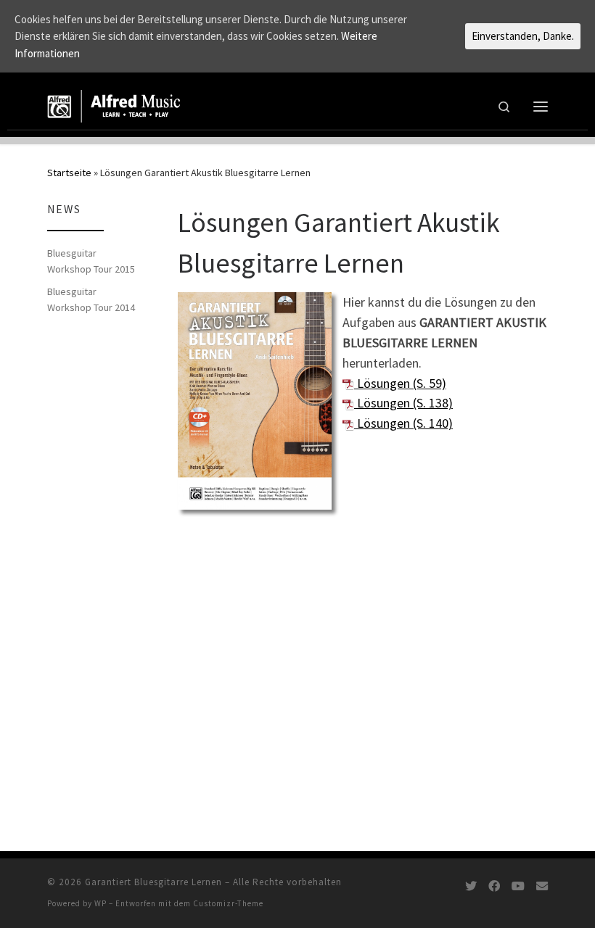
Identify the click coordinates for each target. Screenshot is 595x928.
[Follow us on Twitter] (471, 886)
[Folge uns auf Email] (542, 886)
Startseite (69, 172)
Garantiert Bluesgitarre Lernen (153, 882)
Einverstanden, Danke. (523, 36)
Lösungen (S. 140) (403, 423)
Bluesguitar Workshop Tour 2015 (91, 261)
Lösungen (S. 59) (400, 383)
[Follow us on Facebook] (494, 886)
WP (100, 903)
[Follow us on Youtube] (518, 886)
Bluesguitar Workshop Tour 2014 (91, 299)
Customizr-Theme (228, 903)
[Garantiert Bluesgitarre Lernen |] (114, 104)
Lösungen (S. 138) (403, 402)
